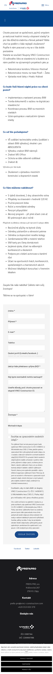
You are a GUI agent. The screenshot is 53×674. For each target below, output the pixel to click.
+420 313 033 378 (26, 607)
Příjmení (12, 322)
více (26, 652)
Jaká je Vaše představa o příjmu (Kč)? (24, 366)
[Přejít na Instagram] (16, 620)
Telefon (11, 343)
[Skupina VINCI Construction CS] (19, 8)
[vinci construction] (26, 627)
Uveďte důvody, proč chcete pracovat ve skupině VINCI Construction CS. (25, 389)
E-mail (11, 332)
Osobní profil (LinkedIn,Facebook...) (23, 353)
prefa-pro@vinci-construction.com (26, 603)
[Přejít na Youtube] (22, 620)
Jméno (11, 311)
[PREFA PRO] (18, 3)
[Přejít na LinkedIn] (4, 620)
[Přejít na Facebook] (10, 620)
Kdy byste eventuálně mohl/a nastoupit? (25, 377)
